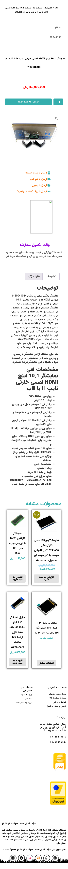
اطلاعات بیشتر (46, 663)
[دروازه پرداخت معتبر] (58, 804)
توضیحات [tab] (51, 276)
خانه (56, 7)
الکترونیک (48, 7)
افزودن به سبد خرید (28, 102)
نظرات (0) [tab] (34, 276)
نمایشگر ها (37, 7)
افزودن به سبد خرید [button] (46, 578)
